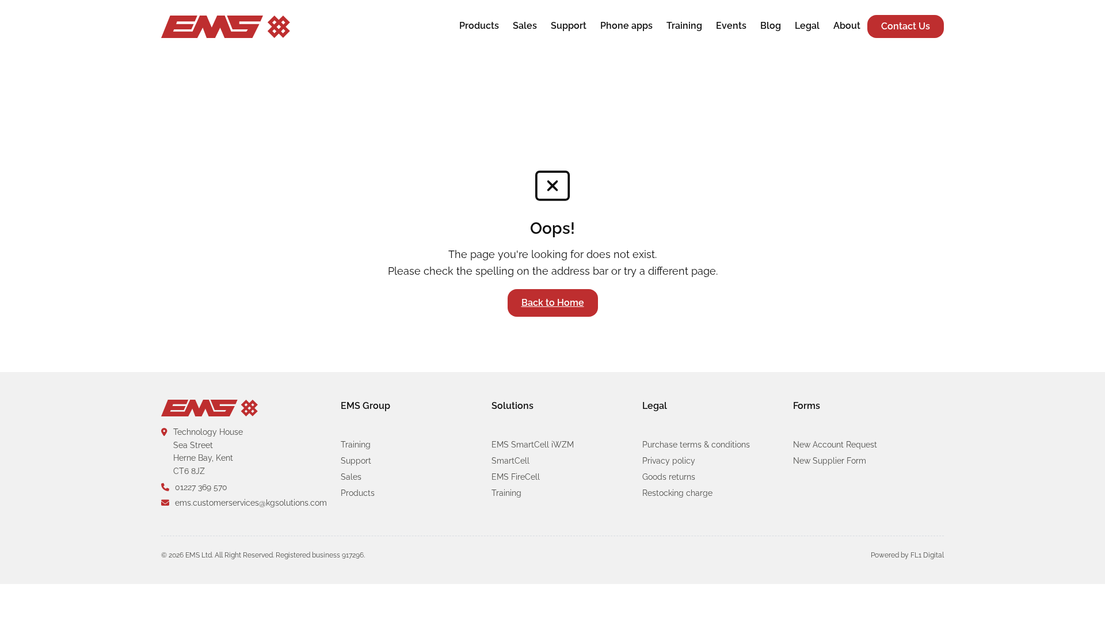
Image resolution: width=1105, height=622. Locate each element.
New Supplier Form (829, 460)
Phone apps (626, 25)
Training (684, 25)
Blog (770, 25)
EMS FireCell (515, 476)
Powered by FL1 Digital (907, 555)
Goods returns (668, 476)
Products (479, 25)
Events (731, 25)
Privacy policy (668, 460)
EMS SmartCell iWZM (532, 444)
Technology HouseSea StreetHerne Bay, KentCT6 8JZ (208, 451)
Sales (525, 25)
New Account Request (835, 444)
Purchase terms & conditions (696, 444)
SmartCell (510, 460)
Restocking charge (677, 493)
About (846, 25)
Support (568, 25)
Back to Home (552, 302)
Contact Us (905, 26)
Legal (807, 25)
